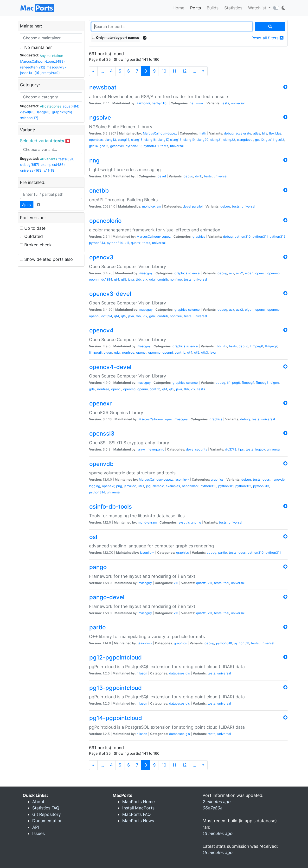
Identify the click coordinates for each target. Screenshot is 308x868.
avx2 (239, 273)
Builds (212, 7)
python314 (115, 243)
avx (231, 273)
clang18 (175, 139)
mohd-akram (151, 206)
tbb (138, 279)
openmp (273, 273)
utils (141, 486)
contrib (162, 279)
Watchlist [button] (257, 7)
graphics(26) (62, 112)
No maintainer (37, 47)
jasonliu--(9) (29, 73)
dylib (198, 176)
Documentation (47, 820)
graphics (198, 236)
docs (266, 479)
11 (174, 71)
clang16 (150, 139)
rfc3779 (230, 449)
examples (173, 486)
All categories (50, 106)
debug (229, 133)
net (192, 103)
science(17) (29, 118)
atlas (256, 133)
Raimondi (143, 103)
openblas (96, 139)
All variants (48, 159)
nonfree (176, 279)
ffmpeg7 (271, 346)
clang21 (215, 139)
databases (177, 673)
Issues (38, 833)
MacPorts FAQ (136, 814)
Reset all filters (265, 37)
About (38, 801)
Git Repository (46, 814)
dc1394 (106, 279)
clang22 (229, 139)
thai (226, 583)
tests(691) (66, 159)
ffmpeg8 (95, 352)
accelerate (243, 133)
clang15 (136, 139)
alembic (158, 486)
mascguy (146, 273)
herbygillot (160, 103)
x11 (127, 243)
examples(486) (53, 164)
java (131, 279)
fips (241, 449)
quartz (136, 243)
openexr (108, 486)
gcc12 (280, 139)
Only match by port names (117, 37)
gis (188, 673)
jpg (148, 486)
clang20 (202, 139)
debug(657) (29, 164)
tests (225, 103)
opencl (260, 273)
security (201, 449)
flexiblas (275, 133)
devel (162, 176)
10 (164, 71)
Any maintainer (51, 56)
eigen (249, 273)
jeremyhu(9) (50, 73)
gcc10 (259, 139)
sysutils (184, 522)
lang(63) (44, 112)
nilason (142, 673)
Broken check (37, 244)
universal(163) (31, 170)
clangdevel (245, 139)
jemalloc (130, 486)
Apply (26, 204)
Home (178, 7)
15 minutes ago (218, 852)
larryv (141, 449)
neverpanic (156, 449)
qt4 (116, 279)
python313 (97, 243)
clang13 (110, 139)
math (202, 133)
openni (94, 279)
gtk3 (204, 352)
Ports (195, 7)
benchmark (190, 486)
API (35, 827)
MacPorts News (138, 820)
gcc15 (104, 146)
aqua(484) (71, 106)
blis (264, 133)
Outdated (33, 236)
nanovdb (278, 479)
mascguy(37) (57, 67)
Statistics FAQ (45, 807)
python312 (277, 236)
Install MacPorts (138, 807)
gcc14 (93, 146)
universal (237, 103)
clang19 (189, 139)
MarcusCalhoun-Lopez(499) (42, 61)
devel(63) (28, 112)
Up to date (34, 228)
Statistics (233, 7)
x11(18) (50, 170)
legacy (260, 449)
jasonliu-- (182, 479)
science (194, 273)
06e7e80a (213, 807)
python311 (151, 146)
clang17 (163, 139)
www (200, 103)
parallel (197, 206)
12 (184, 71)
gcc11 (270, 139)
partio (222, 552)
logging (94, 486)
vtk (145, 279)
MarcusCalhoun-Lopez (160, 133)
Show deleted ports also (48, 259)
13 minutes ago (218, 833)
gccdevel (117, 146)
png (119, 486)
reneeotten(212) (32, 67)
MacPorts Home (138, 801)
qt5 (123, 279)
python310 (133, 146)
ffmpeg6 (256, 346)
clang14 (123, 139)
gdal (152, 279)
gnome (196, 522)
